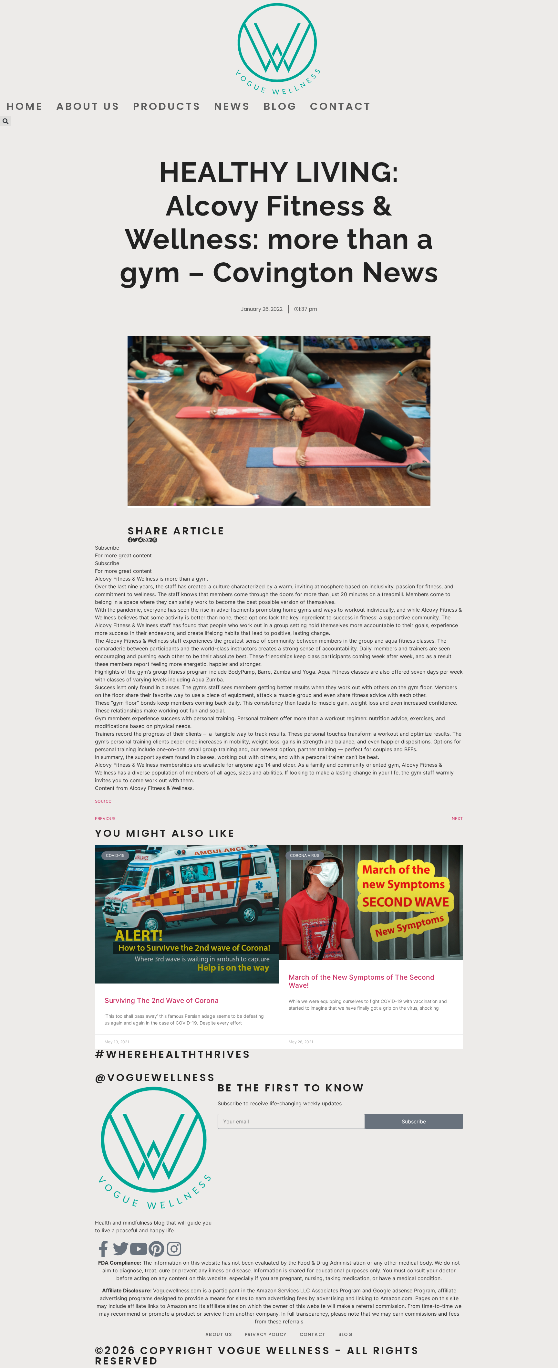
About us (88, 106)
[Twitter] (121, 1249)
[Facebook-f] (103, 1249)
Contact (340, 106)
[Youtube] (138, 1249)
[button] (5, 121)
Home (24, 106)
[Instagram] (174, 1249)
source (103, 800)
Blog (280, 106)
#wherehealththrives (173, 1054)
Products (167, 106)
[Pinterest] (156, 1249)
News (232, 106)
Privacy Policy (266, 1334)
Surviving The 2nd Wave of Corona (162, 1000)
